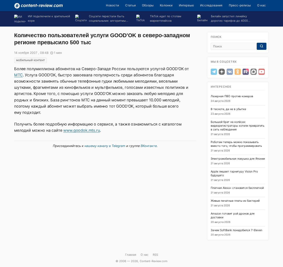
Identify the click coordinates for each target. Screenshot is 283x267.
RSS (155, 254)
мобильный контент (30, 60)
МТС (18, 75)
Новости (112, 5)
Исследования (211, 5)
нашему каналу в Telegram (104, 146)
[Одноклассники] (238, 72)
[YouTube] (261, 72)
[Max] (253, 72)
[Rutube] (246, 72)
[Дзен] (222, 72)
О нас (261, 5)
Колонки (166, 5)
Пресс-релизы (240, 5)
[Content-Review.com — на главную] (38, 5)
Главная (130, 254)
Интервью (186, 5)
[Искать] (261, 46)
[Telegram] (214, 72)
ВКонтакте (149, 146)
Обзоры (148, 5)
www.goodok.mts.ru (81, 130)
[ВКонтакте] (230, 72)
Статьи (130, 5)
